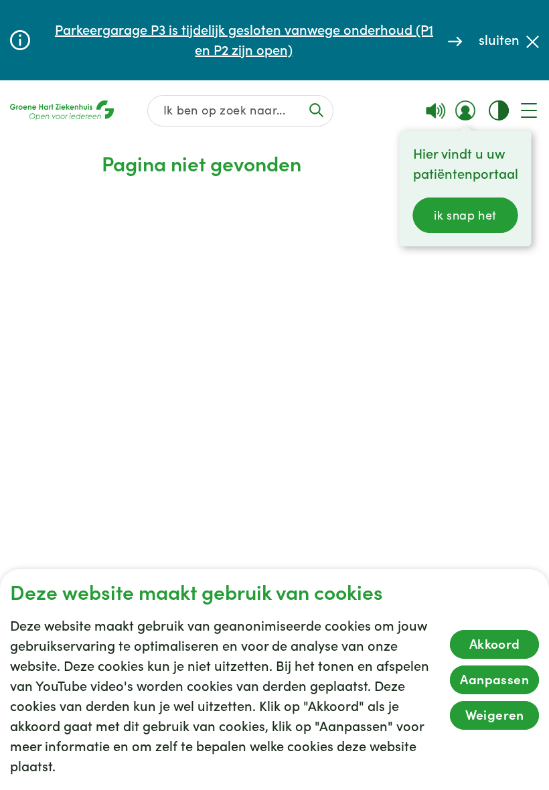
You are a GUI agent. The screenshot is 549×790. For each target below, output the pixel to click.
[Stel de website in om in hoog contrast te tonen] (498, 110)
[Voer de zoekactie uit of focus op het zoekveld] (316, 110)
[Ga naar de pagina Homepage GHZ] (62, 110)
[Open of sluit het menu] (529, 110)
